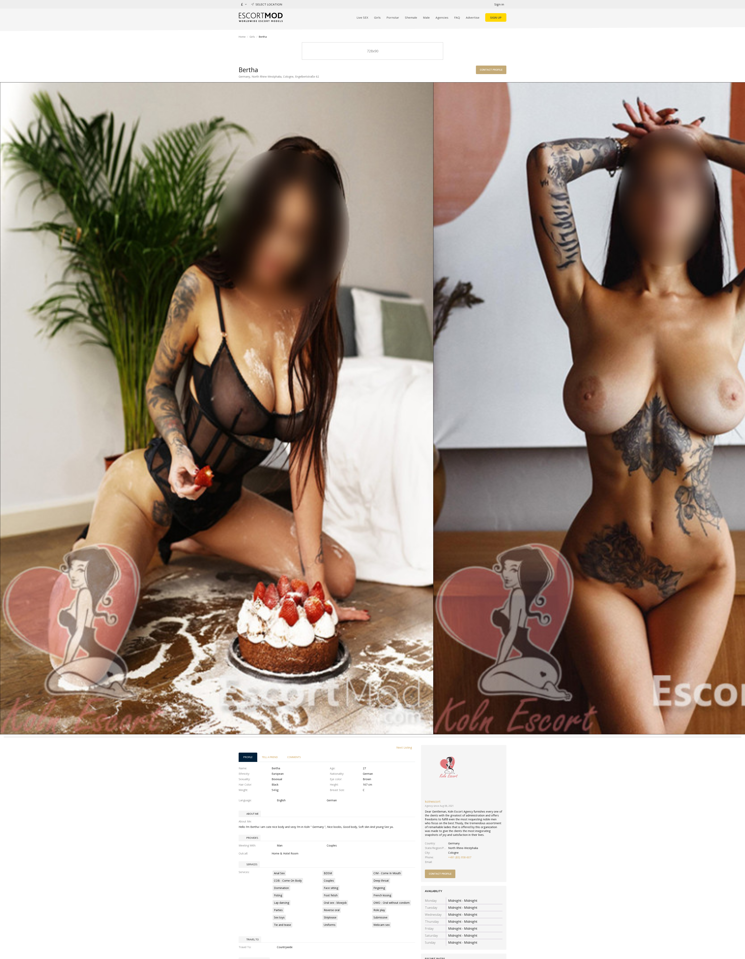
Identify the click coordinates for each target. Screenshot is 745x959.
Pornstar (392, 17)
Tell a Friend (270, 757)
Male (426, 17)
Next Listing (404, 747)
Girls (377, 17)
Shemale (411, 17)
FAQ (457, 17)
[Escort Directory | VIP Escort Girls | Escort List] (261, 17)
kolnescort (432, 801)
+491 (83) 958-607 (459, 857)
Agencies (442, 17)
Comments (294, 757)
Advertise (472, 17)
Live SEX (362, 17)
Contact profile (491, 69)
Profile (248, 757)
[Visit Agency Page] (449, 773)
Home (242, 36)
